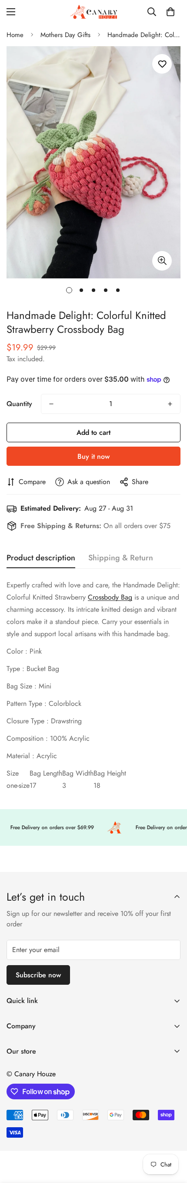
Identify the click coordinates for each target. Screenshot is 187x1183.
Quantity (19, 404)
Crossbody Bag (110, 597)
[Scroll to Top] (171, 1137)
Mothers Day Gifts (65, 35)
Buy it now (93, 456)
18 (97, 785)
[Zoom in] (162, 261)
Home (15, 35)
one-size (18, 785)
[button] (170, 12)
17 (33, 785)
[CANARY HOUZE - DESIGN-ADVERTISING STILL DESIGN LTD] (93, 12)
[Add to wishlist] (162, 64)
